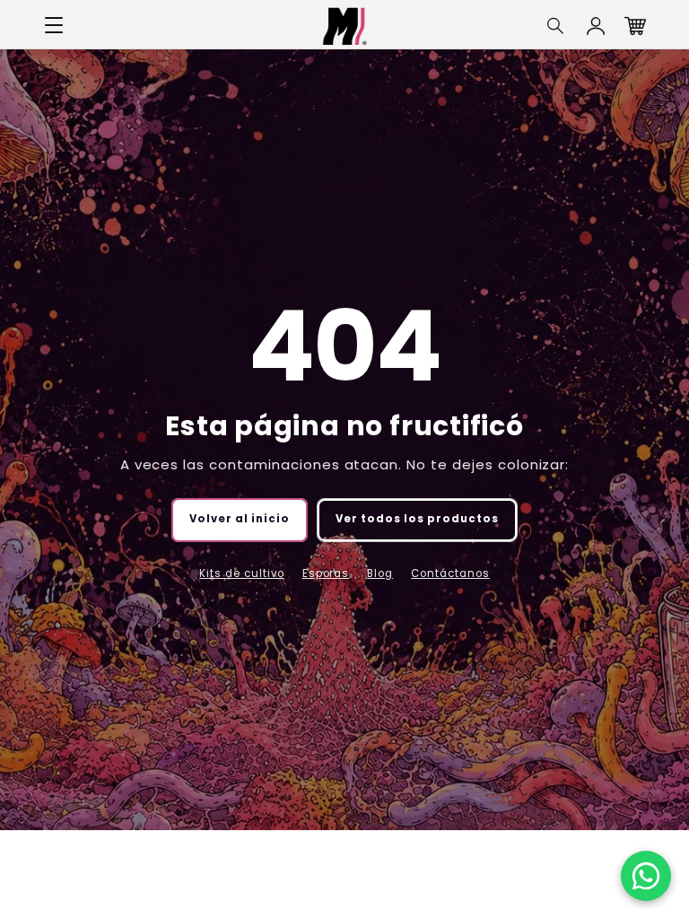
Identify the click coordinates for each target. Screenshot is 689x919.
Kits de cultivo (241, 573)
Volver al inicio (239, 519)
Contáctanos (450, 573)
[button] (556, 26)
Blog (380, 573)
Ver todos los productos (417, 519)
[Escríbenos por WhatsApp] (646, 876)
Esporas (326, 573)
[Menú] (54, 26)
